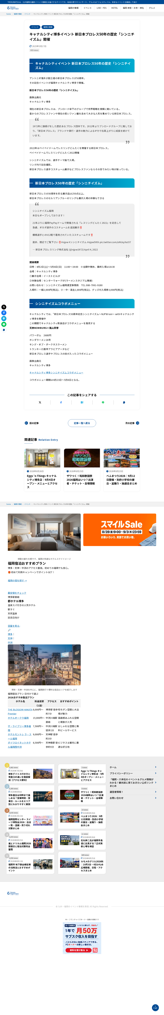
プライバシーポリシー (121, 773)
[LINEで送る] (103, 402)
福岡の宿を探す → (17, 580)
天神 (10, 638)
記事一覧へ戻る (82, 423)
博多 (10, 634)
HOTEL (114, 7)
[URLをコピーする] (124, 402)
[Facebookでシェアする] (60, 402)
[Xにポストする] (39, 402)
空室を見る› (14, 625)
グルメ (152, 7)
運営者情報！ (117, 791)
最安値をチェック (17, 592)
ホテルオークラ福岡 (18, 717)
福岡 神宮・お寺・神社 (133, 7)
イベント (88, 7)
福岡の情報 (73, 7)
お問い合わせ (117, 798)
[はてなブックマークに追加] (81, 402)
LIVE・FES (101, 7)
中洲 (10, 642)
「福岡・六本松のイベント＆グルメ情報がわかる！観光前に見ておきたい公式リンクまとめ (131, 782)
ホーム (113, 767)
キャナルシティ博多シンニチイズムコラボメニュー (56, 372)
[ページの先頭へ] (155, 1007)
